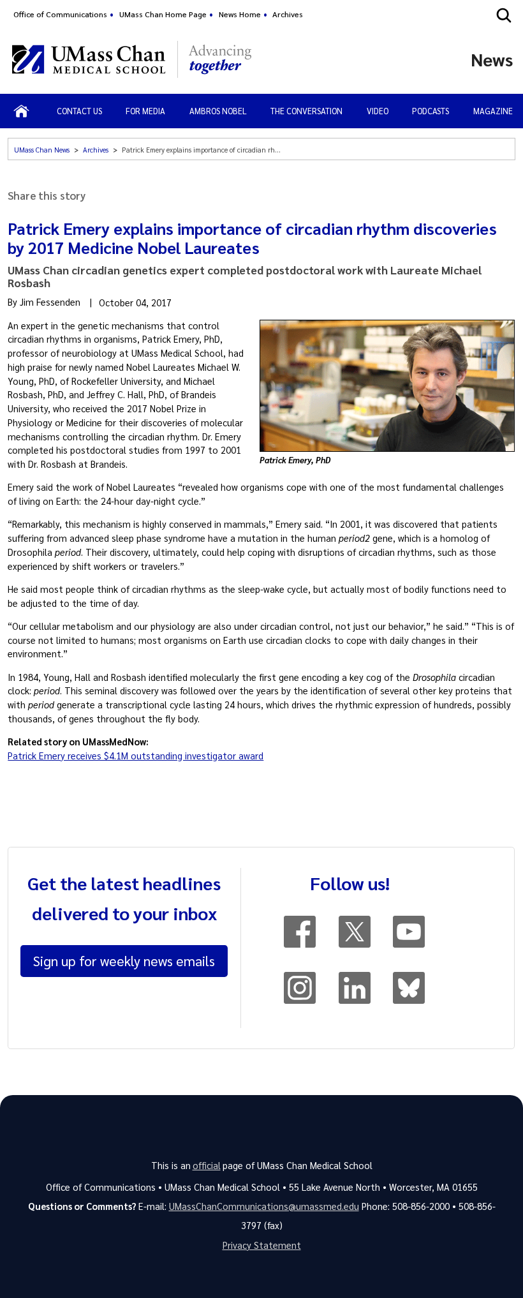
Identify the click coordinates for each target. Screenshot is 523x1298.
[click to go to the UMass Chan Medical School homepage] (88, 59)
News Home (240, 14)
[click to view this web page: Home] (21, 111)
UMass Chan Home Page (163, 14)
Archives (287, 14)
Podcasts (430, 110)
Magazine (493, 110)
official (207, 1165)
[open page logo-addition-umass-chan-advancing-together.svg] (220, 59)
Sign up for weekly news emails (124, 960)
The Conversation (306, 110)
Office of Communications (60, 14)
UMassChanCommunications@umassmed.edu (264, 1206)
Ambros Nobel (218, 110)
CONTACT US (79, 110)
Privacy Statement (262, 1245)
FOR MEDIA (145, 110)
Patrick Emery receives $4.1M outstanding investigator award (135, 755)
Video (377, 110)
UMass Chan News (42, 149)
